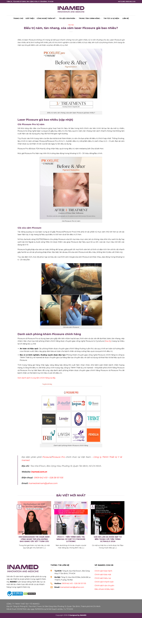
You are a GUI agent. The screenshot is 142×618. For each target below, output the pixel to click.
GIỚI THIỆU (29, 18)
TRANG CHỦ (18, 18)
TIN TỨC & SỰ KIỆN (111, 18)
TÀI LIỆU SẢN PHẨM (67, 18)
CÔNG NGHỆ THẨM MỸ (46, 18)
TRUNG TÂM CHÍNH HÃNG (89, 18)
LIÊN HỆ (125, 18)
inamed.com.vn (39, 471)
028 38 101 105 (56, 477)
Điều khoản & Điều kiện (104, 589)
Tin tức (71, 25)
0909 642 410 (40, 477)
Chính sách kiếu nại (103, 578)
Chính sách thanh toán (104, 582)
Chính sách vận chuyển (104, 586)
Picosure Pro (58, 457)
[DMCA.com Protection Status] (29, 594)
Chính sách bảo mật (103, 575)
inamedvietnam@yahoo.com (42, 483)
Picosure (46, 457)
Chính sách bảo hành (103, 571)
